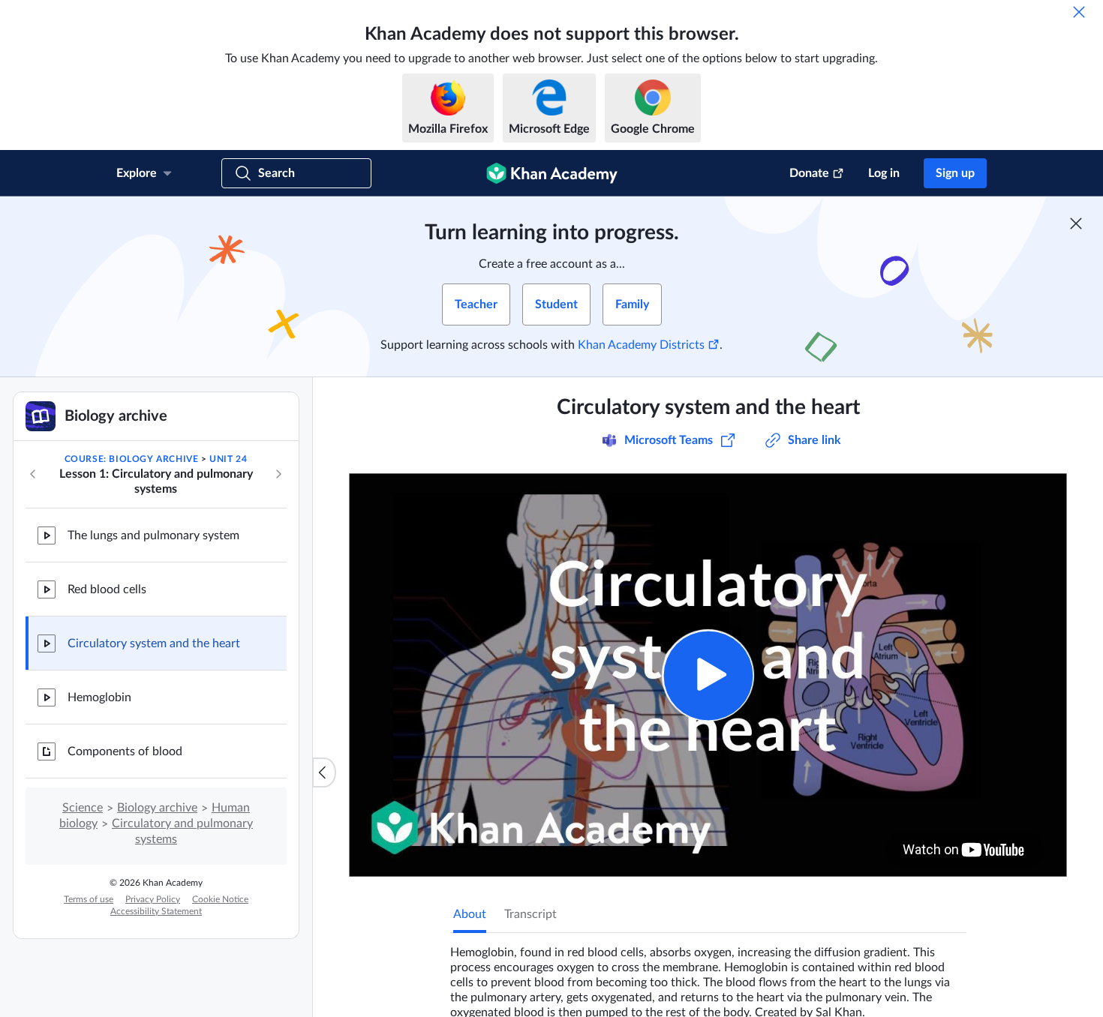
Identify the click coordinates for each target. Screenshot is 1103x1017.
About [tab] (469, 914)
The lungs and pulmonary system (153, 536)
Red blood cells (107, 590)
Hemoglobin (99, 698)
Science (82, 808)
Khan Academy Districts (641, 345)
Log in (884, 173)
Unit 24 (228, 459)
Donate (809, 173)
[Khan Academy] (552, 173)
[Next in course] (278, 474)
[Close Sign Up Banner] (1076, 223)
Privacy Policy (152, 899)
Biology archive (157, 808)
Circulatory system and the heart (154, 644)
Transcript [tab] (530, 914)
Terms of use (88, 899)
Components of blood (125, 752)
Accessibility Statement (156, 911)
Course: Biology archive (132, 459)
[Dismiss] (1079, 12)
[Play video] (708, 675)
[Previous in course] (33, 474)
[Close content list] (324, 773)
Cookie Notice (220, 899)
